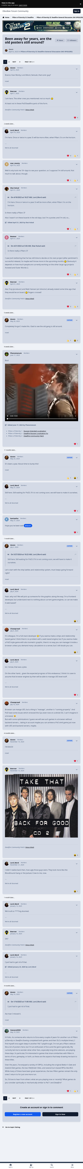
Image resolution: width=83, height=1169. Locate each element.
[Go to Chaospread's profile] (7, 630)
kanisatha (14, 518)
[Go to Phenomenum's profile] (7, 354)
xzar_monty (15, 163)
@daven (28, 526)
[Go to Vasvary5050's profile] (7, 1031)
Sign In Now (60, 1114)
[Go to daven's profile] (6, 50)
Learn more (4, 4)
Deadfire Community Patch (34, 436)
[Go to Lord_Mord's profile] (7, 131)
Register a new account (22, 1114)
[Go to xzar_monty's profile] (7, 164)
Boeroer (13, 91)
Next (14, 62)
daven (11, 49)
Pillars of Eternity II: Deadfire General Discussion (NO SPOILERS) (47, 51)
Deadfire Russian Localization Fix (36, 433)
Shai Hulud (14, 188)
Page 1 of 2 (29, 62)
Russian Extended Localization (35, 431)
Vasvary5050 (15, 1030)
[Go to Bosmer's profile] (7, 237)
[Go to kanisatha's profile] (7, 519)
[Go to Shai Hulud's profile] (7, 189)
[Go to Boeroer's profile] (7, 92)
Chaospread (15, 629)
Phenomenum (16, 353)
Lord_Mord (14, 130)
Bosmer (13, 236)
